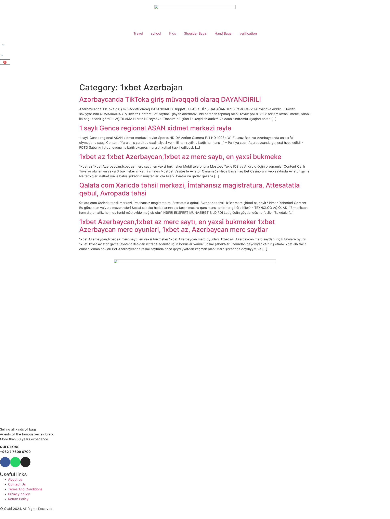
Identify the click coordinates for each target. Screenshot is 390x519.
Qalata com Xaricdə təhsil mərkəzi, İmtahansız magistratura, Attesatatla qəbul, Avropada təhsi (189, 189)
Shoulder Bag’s (195, 33)
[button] (195, 50)
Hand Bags (223, 33)
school (156, 33)
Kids (172, 33)
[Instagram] (25, 462)
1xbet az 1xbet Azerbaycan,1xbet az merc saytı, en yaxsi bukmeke (180, 157)
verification (248, 33)
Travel (138, 33)
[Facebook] (5, 462)
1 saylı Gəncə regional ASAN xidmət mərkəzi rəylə (155, 128)
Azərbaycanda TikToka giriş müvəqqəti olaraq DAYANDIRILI (170, 99)
